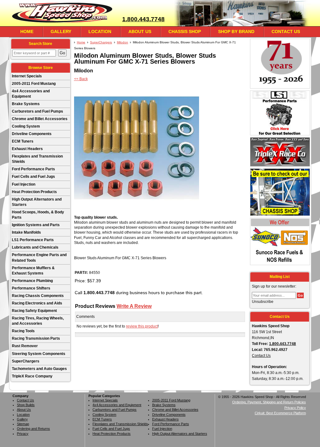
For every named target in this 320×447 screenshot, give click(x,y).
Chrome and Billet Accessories (40, 119)
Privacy (22, 433)
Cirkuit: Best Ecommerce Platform (280, 413)
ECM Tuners (22, 141)
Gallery (61, 31)
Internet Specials (27, 76)
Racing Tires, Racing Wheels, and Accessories (38, 320)
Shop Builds (26, 405)
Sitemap (23, 424)
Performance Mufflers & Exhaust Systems (33, 270)
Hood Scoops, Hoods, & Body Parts (38, 214)
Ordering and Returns (33, 428)
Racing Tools (23, 331)
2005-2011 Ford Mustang (34, 83)
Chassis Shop (184, 31)
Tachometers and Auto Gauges (39, 369)
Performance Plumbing (32, 281)
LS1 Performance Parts (33, 240)
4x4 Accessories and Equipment (31, 93)
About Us (139, 31)
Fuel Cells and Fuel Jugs (33, 176)
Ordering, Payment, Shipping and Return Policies (269, 402)
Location (99, 31)
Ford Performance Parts (33, 169)
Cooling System (26, 126)
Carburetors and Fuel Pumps (37, 111)
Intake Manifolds (26, 232)
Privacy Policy (295, 408)
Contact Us (286, 31)
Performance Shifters (31, 288)
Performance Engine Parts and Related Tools (39, 257)
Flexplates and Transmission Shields (37, 158)
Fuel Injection (23, 184)
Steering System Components (38, 354)
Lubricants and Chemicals (35, 247)
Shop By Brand (236, 31)
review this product (142, 326)
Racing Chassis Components (38, 296)
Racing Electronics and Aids (37, 303)
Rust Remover (25, 346)
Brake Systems (26, 104)
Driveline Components (32, 134)
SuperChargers (25, 361)
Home (26, 31)
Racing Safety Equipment (34, 311)
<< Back (81, 79)
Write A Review (134, 306)
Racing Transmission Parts (36, 338)
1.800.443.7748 (143, 19)
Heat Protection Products (34, 192)
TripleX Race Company (32, 376)
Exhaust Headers (27, 149)
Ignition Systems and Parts (36, 225)
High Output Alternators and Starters (37, 201)
